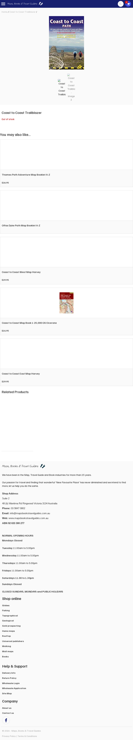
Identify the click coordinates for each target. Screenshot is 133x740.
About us (6, 708)
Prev (5, 424)
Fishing (6, 610)
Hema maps (8, 631)
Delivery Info (8, 672)
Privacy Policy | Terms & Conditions (19, 736)
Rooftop (6, 636)
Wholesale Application (14, 688)
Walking (6, 646)
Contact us (8, 713)
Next (127, 424)
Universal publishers (13, 641)
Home (4, 11)
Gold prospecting (11, 625)
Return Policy (9, 678)
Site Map (7, 693)
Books (5, 656)
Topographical (10, 615)
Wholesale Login (11, 683)
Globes (5, 605)
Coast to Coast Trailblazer (22, 11)
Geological (8, 620)
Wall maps (7, 651)
